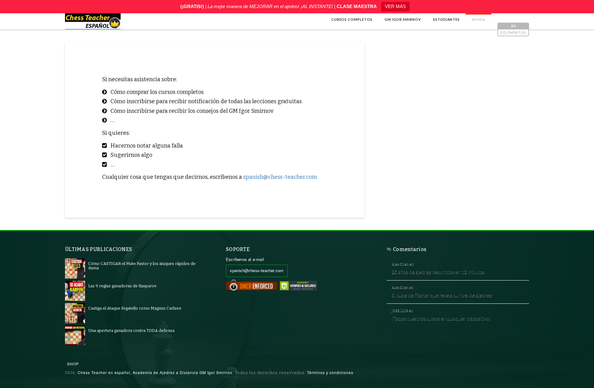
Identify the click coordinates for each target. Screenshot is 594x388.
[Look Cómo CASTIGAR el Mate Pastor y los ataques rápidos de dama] (75, 268)
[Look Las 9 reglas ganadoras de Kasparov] (75, 290)
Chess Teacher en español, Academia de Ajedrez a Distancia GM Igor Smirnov (155, 372)
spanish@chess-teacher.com (280, 177)
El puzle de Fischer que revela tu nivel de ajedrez (442, 295)
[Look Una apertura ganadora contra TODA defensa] (75, 335)
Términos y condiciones (330, 372)
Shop (73, 363)
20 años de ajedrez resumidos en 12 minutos (438, 272)
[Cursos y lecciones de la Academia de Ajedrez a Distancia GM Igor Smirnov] (93, 21)
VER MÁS (395, 6)
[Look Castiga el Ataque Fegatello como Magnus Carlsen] (75, 313)
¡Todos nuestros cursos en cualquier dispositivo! (441, 318)
